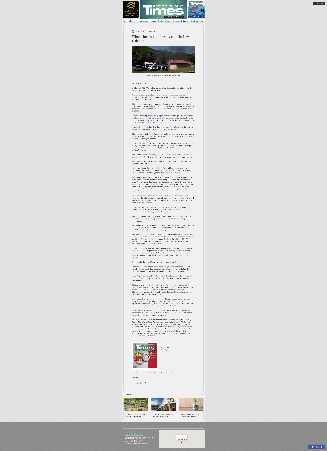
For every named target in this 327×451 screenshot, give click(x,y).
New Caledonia (165, 373)
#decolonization (153, 373)
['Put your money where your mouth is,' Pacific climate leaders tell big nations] (163, 404)
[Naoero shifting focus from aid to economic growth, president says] (191, 404)
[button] (319, 3)
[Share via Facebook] (133, 383)
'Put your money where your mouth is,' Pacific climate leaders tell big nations (163, 415)
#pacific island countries (139, 373)
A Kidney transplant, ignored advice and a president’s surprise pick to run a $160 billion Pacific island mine (135, 415)
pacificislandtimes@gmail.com (139, 443)
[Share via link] (145, 383)
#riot (173, 373)
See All (201, 394)
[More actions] (194, 31)
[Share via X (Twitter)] (137, 383)
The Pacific (135, 377)
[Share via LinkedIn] (141, 383)
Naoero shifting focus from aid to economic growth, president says (190, 415)
